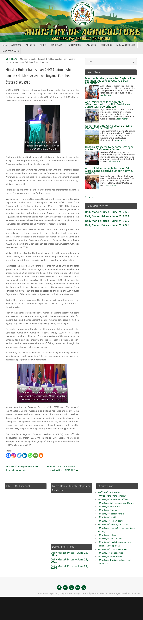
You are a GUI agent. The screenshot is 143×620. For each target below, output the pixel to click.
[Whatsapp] (30, 455)
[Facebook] (8, 455)
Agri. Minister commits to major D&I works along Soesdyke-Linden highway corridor (109, 171)
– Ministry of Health (107, 517)
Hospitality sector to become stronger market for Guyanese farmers (109, 148)
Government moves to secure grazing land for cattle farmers (108, 127)
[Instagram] (13, 455)
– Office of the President (109, 492)
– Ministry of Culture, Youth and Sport (116, 503)
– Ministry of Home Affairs (110, 521)
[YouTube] (65, 587)
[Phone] (71, 587)
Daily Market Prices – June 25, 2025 (107, 216)
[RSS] (83, 587)
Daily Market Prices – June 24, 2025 (107, 221)
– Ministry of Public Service (110, 553)
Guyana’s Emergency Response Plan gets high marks (22, 468)
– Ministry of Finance (107, 510)
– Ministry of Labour (107, 535)
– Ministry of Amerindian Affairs (113, 499)
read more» (105, 95)
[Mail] (77, 587)
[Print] (41, 455)
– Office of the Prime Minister (112, 496)
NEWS (14, 59)
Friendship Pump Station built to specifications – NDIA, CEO (62, 468)
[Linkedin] (24, 455)
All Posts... (90, 197)
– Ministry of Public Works (110, 556)
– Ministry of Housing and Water (113, 524)
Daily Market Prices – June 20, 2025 (107, 225)
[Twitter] (19, 455)
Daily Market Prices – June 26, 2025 (107, 212)
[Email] (35, 455)
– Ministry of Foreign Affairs (111, 514)
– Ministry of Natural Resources (112, 549)
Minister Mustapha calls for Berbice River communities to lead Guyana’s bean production (111, 81)
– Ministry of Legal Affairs (110, 538)
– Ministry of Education (109, 506)
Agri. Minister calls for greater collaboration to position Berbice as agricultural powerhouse (107, 104)
